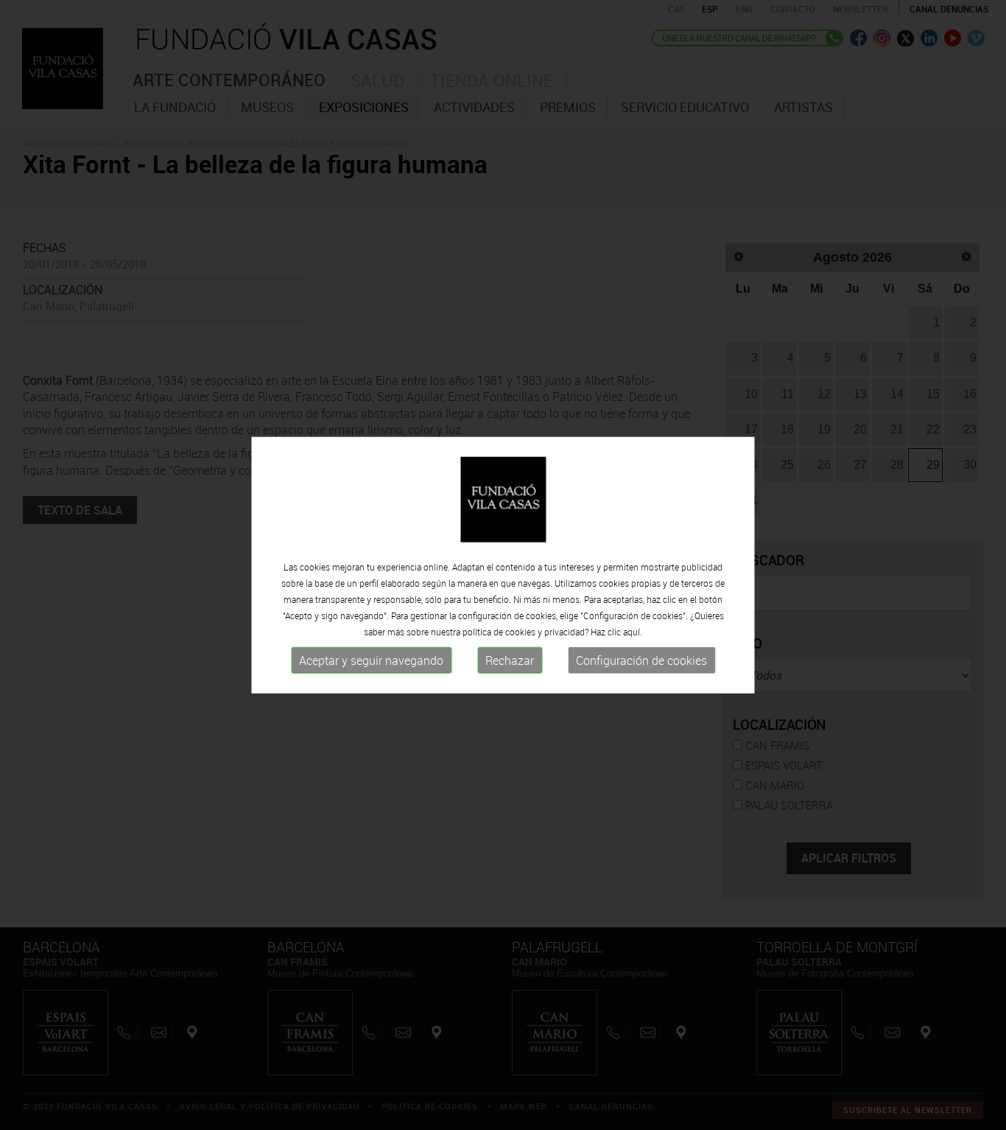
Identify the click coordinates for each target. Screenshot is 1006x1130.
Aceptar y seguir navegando (371, 660)
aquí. (632, 632)
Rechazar (509, 660)
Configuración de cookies (641, 660)
